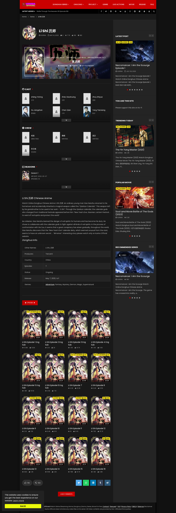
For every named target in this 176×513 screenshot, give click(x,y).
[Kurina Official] (29, 4)
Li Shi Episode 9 (29, 428)
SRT (85, 355)
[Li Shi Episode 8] (101, 367)
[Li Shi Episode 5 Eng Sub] (32, 367)
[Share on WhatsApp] (86, 483)
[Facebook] (101, 11)
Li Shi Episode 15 (75, 469)
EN (28, 312)
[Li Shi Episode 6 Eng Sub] (55, 367)
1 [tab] (127, 89)
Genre (105, 4)
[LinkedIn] (110, 11)
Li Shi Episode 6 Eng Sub (54, 386)
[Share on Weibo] (108, 483)
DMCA (134, 506)
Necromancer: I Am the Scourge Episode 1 (133, 67)
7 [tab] (141, 89)
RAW (39, 398)
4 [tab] (134, 89)
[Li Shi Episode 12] (101, 410)
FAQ (152, 4)
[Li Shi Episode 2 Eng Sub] (55, 324)
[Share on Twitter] (79, 483)
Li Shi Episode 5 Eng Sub (31, 386)
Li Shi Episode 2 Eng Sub (54, 343)
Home (24, 17)
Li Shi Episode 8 (98, 385)
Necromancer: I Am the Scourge (133, 276)
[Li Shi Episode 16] (101, 451)
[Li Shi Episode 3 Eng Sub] (78, 324)
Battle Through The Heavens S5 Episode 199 (52, 11)
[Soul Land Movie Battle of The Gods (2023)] (135, 197)
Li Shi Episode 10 (52, 428)
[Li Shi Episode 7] (78, 367)
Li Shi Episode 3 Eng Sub (77, 343)
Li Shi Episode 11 (75, 428)
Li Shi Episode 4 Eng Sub (100, 343)
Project (92, 4)
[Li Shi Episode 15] (78, 451)
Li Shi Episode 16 (98, 469)
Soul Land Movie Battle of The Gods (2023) (134, 213)
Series (32, 17)
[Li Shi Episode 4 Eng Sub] (101, 324)
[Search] (153, 11)
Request (113, 506)
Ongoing (78, 4)
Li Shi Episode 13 (29, 469)
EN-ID (73, 355)
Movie (131, 4)
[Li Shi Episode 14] (55, 451)
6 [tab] (139, 89)
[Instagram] (130, 11)
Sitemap (141, 506)
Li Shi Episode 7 (75, 385)
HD (63, 312)
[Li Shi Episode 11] (78, 410)
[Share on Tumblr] (100, 483)
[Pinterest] (115, 11)
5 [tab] (137, 89)
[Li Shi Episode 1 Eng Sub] (32, 324)
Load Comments (66, 494)
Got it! (23, 506)
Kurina (43, 35)
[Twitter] (106, 11)
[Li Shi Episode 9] (32, 410)
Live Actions (118, 4)
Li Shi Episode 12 (98, 428)
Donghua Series (60, 4)
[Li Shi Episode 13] (32, 451)
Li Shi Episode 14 (52, 469)
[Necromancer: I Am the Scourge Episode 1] (135, 51)
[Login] (149, 11)
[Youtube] (125, 11)
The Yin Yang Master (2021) (130, 149)
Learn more (18, 500)
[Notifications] (144, 11)
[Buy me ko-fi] (139, 11)
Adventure (50, 284)
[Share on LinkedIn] (93, 483)
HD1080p (33, 312)
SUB (39, 312)
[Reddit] (134, 11)
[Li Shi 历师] (29, 33)
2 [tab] (130, 89)
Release (142, 4)
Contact (106, 506)
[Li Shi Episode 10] (55, 410)
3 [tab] (132, 89)
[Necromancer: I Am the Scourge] (135, 262)
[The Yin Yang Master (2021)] (135, 136)
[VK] (120, 11)
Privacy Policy (126, 506)
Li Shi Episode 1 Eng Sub (30, 343)
